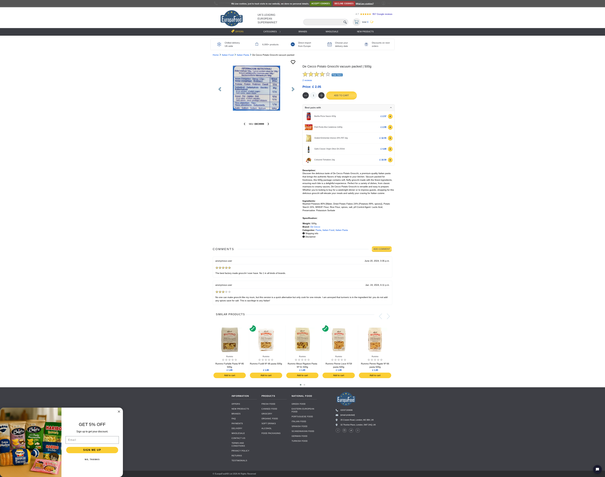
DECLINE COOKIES (344, 3)
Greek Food (299, 404)
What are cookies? (365, 3)
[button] (300, 384)
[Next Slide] (388, 316)
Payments (237, 423)
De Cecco (315, 226)
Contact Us (238, 438)
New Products (365, 31)
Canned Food (269, 409)
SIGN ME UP (92, 450)
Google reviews (382, 14)
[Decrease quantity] (305, 95)
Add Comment (381, 249)
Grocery (267, 414)
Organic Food (270, 419)
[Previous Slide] (380, 316)
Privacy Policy (240, 451)
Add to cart (341, 95)
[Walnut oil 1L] (268, 124)
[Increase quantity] (321, 95)
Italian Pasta (342, 230)
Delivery (237, 428)
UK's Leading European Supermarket (267, 19)
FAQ (234, 419)
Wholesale (332, 31)
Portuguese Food (302, 417)
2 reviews (307, 80)
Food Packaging (271, 433)
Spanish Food (300, 426)
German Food (300, 436)
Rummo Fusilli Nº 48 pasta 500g (266, 363)
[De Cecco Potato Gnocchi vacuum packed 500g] (256, 88)
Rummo (229, 356)
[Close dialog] (119, 411)
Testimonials (239, 460)
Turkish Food (300, 441)
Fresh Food (268, 404)
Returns (237, 456)
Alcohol (267, 428)
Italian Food (328, 230)
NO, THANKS (92, 459)
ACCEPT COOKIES (320, 3)
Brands (303, 31)
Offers (236, 404)
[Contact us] (597, 469)
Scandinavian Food (303, 431)
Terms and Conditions (238, 444)
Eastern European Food (303, 410)
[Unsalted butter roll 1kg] (244, 124)
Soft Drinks (269, 423)
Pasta (318, 230)
